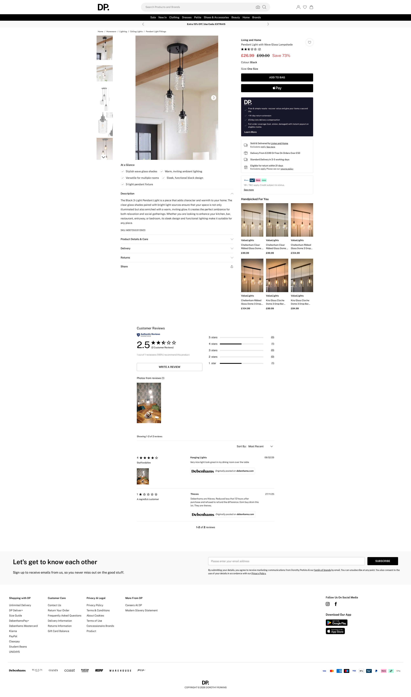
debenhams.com (244, 471)
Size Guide (15, 615)
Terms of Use (94, 620)
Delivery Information (60, 620)
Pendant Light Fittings (156, 31)
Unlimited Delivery (20, 605)
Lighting (123, 31)
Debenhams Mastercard (23, 625)
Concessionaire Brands (100, 625)
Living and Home (251, 40)
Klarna (13, 631)
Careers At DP (133, 605)
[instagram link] (328, 604)
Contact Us (54, 605)
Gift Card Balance (58, 631)
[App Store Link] (337, 626)
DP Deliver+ (16, 610)
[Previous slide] (143, 24)
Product (91, 631)
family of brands (322, 570)
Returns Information (60, 625)
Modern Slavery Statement (141, 610)
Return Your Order (58, 610)
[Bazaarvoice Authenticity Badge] (148, 335)
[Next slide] (268, 24)
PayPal (13, 636)
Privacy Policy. (258, 573)
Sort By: (242, 446)
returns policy (287, 169)
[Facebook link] (336, 604)
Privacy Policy (95, 605)
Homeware (111, 31)
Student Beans (18, 646)
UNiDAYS (14, 651)
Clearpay (14, 641)
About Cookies (95, 615)
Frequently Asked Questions (64, 615)
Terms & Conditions (98, 610)
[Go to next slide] (213, 97)
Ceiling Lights (136, 31)
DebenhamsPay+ (19, 620)
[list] (176, 98)
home (100, 31)
